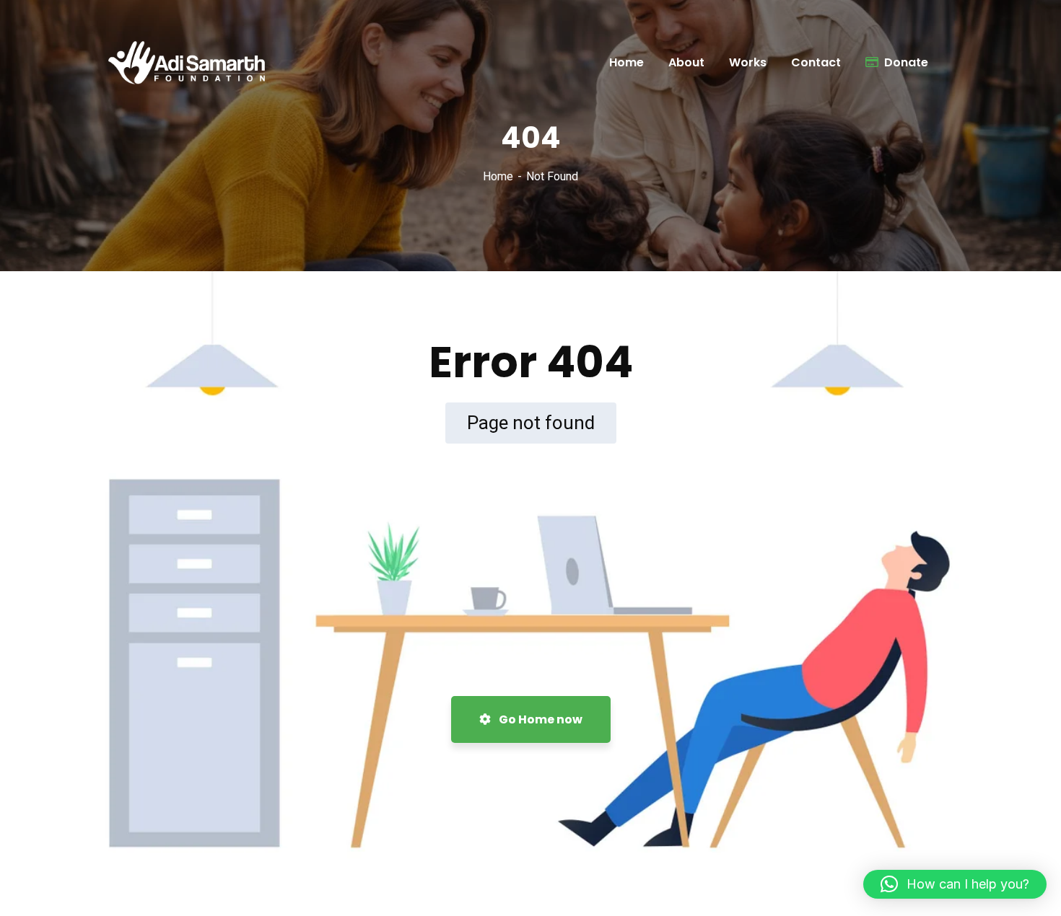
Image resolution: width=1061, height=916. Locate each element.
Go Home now (539, 719)
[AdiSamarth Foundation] (191, 62)
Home (498, 176)
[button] (955, 884)
